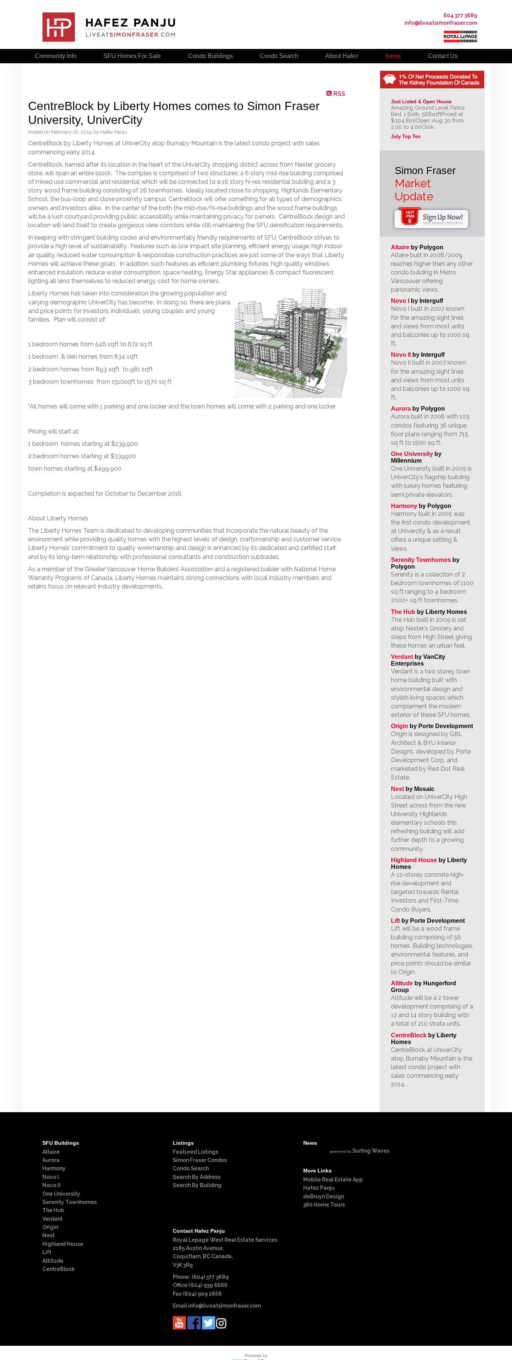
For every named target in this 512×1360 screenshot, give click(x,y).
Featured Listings (195, 1152)
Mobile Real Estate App (333, 1180)
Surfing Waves (370, 1151)
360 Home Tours (324, 1205)
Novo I (400, 301)
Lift (395, 921)
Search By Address (196, 1177)
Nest (397, 789)
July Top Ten (406, 136)
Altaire (401, 247)
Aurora (401, 408)
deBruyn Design (323, 1196)
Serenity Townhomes (421, 560)
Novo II (401, 355)
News (393, 56)
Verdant (402, 657)
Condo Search (191, 1168)
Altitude (402, 983)
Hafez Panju (319, 1188)
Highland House (414, 860)
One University (412, 454)
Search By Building (197, 1185)
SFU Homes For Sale (132, 56)
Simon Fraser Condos (200, 1160)
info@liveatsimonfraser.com (440, 23)
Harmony (404, 506)
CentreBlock (409, 1035)
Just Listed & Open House (421, 101)
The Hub (403, 612)
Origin (399, 726)
